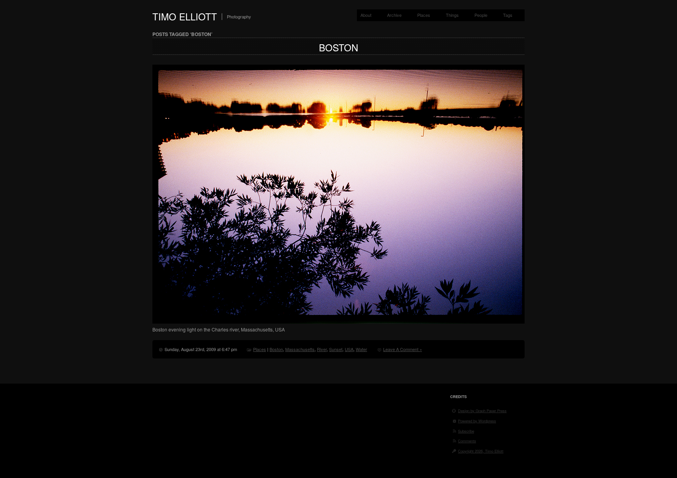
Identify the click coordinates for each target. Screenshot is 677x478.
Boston (338, 47)
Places (423, 15)
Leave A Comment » (402, 349)
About (365, 15)
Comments (467, 441)
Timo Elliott (184, 16)
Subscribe (466, 431)
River (322, 349)
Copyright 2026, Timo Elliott (480, 451)
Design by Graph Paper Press (482, 410)
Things (452, 15)
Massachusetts (300, 349)
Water (361, 349)
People (480, 15)
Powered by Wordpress (477, 421)
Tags (507, 15)
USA (349, 349)
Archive (394, 15)
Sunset (335, 349)
